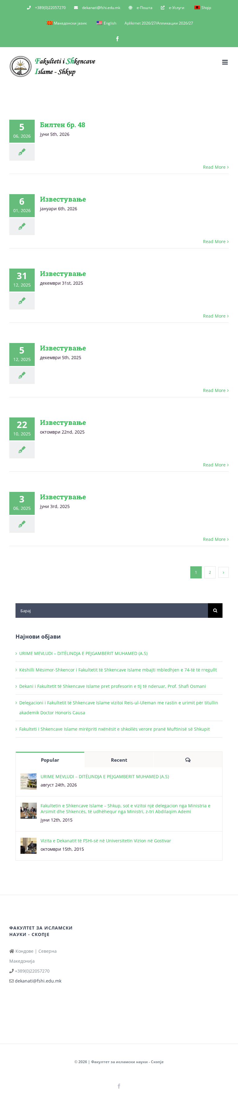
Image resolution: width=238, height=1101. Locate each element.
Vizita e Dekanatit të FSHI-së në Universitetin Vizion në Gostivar (106, 841)
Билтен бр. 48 (62, 124)
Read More (214, 167)
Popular (50, 760)
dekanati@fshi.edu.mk (38, 981)
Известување (63, 198)
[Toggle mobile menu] (225, 62)
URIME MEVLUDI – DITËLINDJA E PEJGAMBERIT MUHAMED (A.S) (83, 653)
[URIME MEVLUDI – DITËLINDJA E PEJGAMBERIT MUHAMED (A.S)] (28, 778)
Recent (119, 760)
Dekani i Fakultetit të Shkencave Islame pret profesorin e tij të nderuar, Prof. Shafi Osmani (112, 686)
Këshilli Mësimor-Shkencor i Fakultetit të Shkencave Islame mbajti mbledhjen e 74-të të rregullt (118, 670)
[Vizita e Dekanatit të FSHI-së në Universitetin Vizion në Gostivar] (28, 842)
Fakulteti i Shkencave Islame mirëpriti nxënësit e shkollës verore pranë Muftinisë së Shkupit (114, 729)
